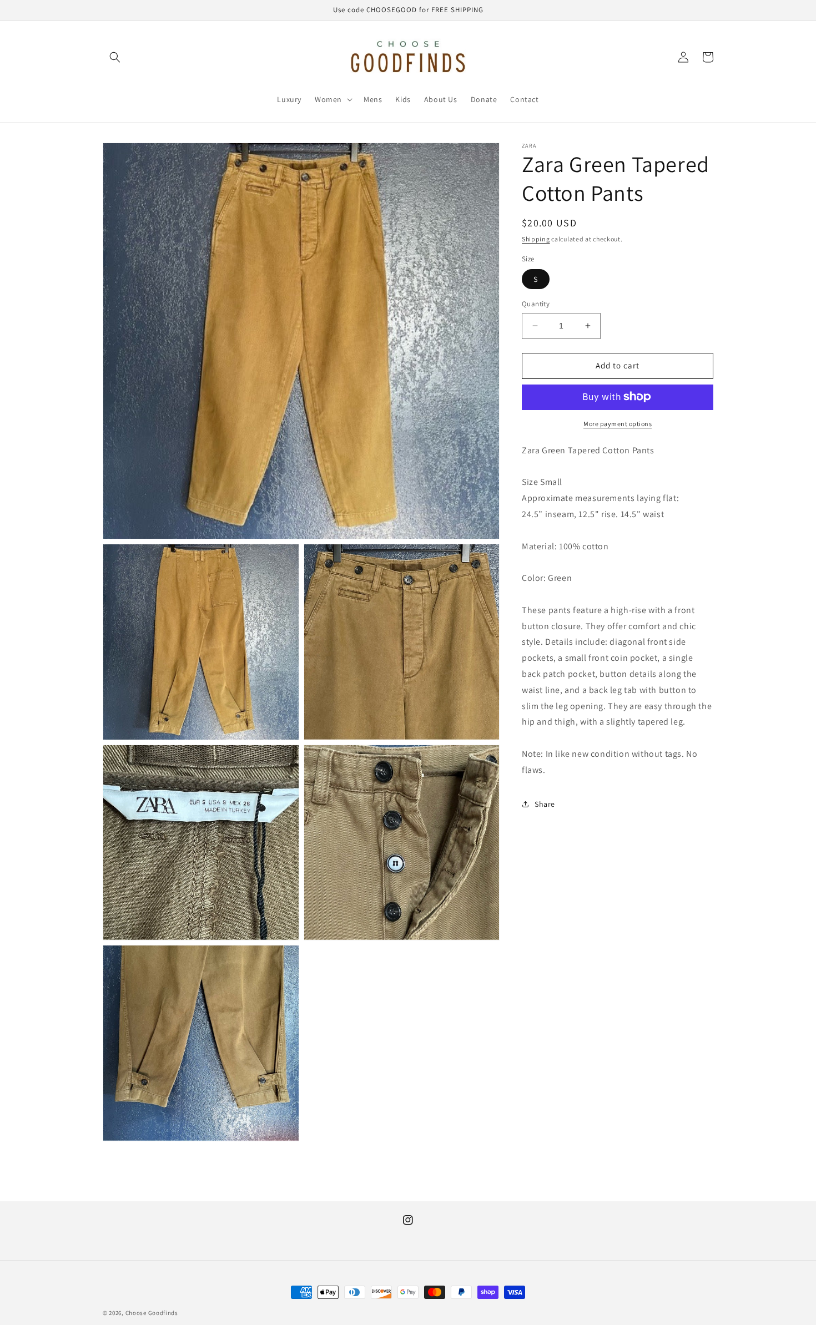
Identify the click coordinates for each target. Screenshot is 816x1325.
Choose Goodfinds (151, 1313)
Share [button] (545, 804)
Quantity (536, 304)
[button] (115, 57)
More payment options (617, 423)
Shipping (536, 239)
